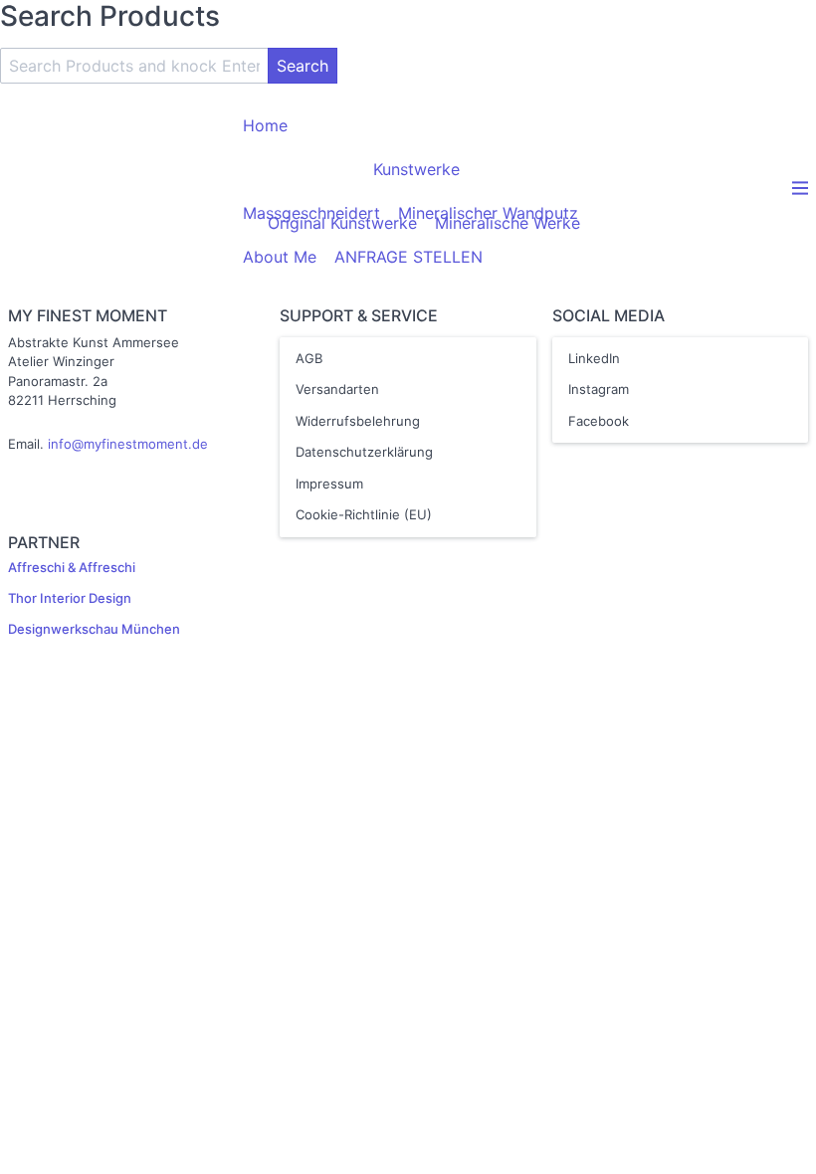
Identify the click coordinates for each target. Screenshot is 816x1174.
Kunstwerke (416, 169)
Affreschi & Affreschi (71, 567)
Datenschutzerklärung (364, 452)
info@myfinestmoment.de (128, 444)
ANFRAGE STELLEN (408, 257)
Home (265, 125)
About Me (279, 257)
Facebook (598, 421)
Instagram (598, 389)
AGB (309, 358)
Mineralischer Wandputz (488, 213)
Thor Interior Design (69, 598)
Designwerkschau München (94, 629)
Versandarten (337, 389)
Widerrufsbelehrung (358, 421)
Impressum (329, 483)
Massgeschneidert (311, 213)
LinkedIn (594, 358)
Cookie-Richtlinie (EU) (364, 514)
